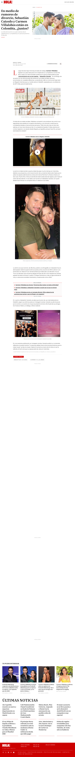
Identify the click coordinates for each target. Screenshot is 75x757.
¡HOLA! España (25, 744)
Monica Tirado (17, 62)
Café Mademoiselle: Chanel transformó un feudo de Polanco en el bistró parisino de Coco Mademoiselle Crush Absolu (28, 711)
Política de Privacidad (52, 752)
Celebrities (39, 7)
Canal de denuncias (25, 754)
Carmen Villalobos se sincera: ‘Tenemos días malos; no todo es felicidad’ (37, 285)
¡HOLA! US (24, 746)
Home (34, 7)
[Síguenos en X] (6, 752)
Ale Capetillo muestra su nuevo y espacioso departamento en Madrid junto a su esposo (9, 710)
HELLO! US (36, 746)
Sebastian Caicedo (20, 359)
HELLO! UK (36, 744)
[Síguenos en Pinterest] (11, 752)
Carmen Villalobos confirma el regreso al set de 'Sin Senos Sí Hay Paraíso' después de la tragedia (64, 687)
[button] (37, 152)
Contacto (65, 752)
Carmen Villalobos (37, 359)
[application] (37, 152)
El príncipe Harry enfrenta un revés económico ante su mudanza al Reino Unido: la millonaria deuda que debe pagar (27, 727)
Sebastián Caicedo (45, 76)
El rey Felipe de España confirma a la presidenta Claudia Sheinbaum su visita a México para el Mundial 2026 (9, 727)
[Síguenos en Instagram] (8, 752)
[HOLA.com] (11, 745)
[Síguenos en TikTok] (14, 752)
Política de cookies (35, 752)
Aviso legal (22, 752)
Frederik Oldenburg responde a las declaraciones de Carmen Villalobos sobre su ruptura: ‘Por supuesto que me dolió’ (10, 688)
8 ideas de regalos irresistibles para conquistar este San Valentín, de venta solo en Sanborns (64, 725)
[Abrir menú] (2, 2)
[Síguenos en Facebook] (3, 752)
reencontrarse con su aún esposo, (28, 76)
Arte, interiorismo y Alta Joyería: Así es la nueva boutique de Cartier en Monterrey (46, 725)
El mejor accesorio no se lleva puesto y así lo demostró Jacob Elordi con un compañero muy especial (64, 710)
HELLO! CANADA (50, 744)
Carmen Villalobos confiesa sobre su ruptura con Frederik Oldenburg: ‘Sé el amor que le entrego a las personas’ (46, 688)
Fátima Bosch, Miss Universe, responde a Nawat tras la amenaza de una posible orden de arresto (46, 710)
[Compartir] (60, 64)
